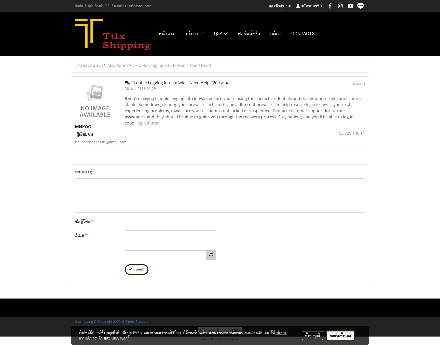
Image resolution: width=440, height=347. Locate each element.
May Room (117, 65)
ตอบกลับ (138, 269)
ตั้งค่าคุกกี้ (312, 335)
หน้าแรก (167, 33)
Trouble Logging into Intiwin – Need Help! (171, 65)
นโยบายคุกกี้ (120, 338)
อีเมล (81, 235)
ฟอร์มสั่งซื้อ (249, 33)
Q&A (219, 33)
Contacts (303, 33)
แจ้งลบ (359, 83)
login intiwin (148, 123)
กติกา (275, 33)
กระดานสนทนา (89, 65)
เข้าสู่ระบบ (282, 6)
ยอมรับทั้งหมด (340, 335)
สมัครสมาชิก (311, 6)
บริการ (193, 33)
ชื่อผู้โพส (84, 221)
